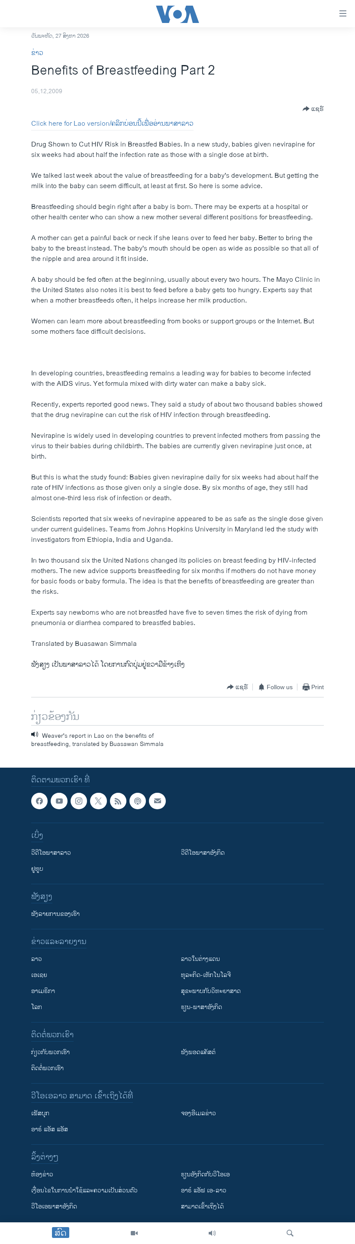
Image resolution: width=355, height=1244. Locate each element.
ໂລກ (36, 1007)
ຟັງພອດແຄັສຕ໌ (198, 1052)
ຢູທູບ (37, 868)
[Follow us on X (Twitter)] (98, 801)
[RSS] (118, 801)
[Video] (134, 1233)
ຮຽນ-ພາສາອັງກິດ (201, 1007)
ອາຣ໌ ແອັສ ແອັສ (49, 1129)
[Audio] (212, 1233)
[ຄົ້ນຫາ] (290, 1233)
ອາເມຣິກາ (43, 991)
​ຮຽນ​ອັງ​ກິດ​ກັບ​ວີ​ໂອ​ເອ (205, 1174)
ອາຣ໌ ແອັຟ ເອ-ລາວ (203, 1190)
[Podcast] (137, 801)
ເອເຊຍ (39, 975)
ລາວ (36, 959)
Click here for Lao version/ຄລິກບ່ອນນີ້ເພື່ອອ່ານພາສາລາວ (112, 124)
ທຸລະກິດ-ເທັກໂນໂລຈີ (206, 975)
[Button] (313, 109)
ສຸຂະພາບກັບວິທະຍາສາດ (211, 991)
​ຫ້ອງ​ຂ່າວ (42, 1174)
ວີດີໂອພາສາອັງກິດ (203, 852)
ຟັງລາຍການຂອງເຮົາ (55, 913)
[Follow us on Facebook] (39, 801)
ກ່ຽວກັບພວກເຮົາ (50, 1052)
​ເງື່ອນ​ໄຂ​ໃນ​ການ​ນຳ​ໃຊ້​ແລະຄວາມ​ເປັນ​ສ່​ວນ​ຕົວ (84, 1190)
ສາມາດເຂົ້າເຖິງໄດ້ (202, 1206)
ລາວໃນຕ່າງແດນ (200, 959)
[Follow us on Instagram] (79, 801)
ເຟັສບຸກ (40, 1113)
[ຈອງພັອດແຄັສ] (157, 801)
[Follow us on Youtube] (59, 801)
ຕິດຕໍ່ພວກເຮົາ (47, 1068)
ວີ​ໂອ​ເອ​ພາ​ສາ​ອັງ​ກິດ (54, 1206)
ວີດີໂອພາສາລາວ (51, 852)
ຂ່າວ (37, 53)
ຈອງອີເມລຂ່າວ (198, 1113)
